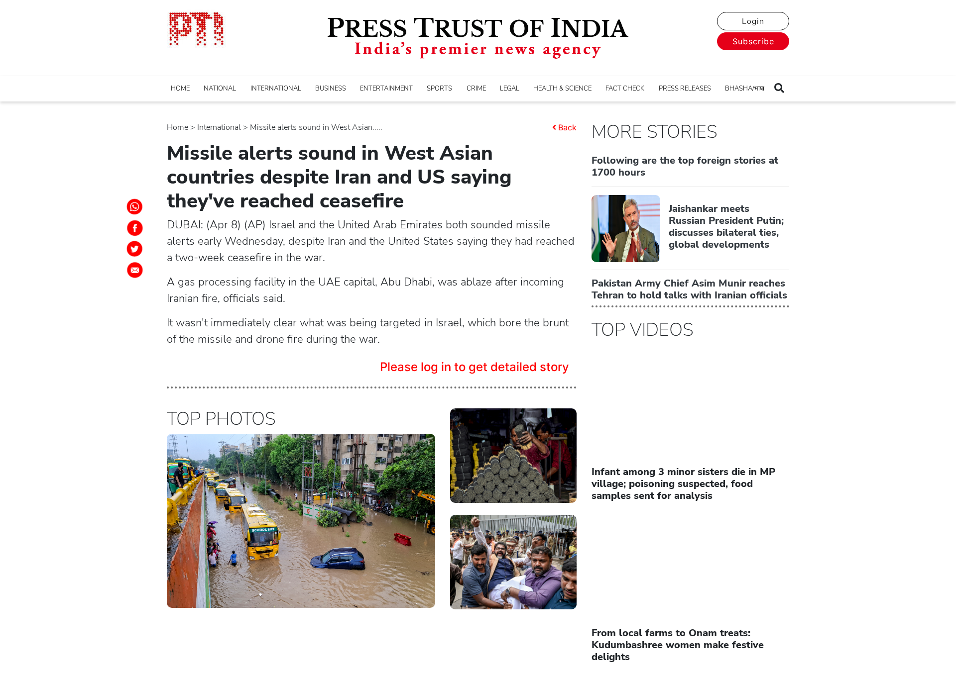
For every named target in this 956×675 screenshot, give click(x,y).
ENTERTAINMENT (386, 88)
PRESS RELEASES (685, 88)
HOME (180, 88)
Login (753, 21)
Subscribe (753, 41)
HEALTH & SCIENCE (562, 88)
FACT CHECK (624, 88)
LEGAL (509, 88)
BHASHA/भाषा (744, 88)
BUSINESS (330, 88)
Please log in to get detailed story (474, 367)
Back (567, 127)
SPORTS (439, 88)
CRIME (476, 88)
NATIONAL (220, 88)
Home (177, 127)
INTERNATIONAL (275, 88)
